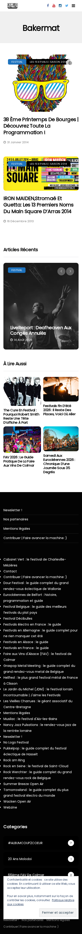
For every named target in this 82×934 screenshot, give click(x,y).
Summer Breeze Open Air (23, 784)
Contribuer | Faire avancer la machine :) (35, 538)
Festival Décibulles (17, 618)
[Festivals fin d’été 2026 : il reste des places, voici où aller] (61, 389)
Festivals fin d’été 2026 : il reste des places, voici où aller (59, 409)
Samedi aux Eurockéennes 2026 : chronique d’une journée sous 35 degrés (59, 463)
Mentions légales (16, 529)
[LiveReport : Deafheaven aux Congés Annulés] (41, 306)
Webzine (10, 807)
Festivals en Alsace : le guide (25, 642)
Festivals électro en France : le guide (32, 624)
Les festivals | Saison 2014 (48, 62)
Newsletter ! (12, 510)
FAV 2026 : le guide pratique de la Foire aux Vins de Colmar (19, 461)
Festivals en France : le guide (26, 648)
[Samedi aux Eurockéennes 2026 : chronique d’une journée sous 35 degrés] (61, 438)
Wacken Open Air (17, 801)
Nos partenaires (15, 519)
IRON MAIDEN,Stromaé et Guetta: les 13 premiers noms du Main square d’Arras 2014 (38, 205)
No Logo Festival (16, 742)
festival (17, 62)
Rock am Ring (14, 760)
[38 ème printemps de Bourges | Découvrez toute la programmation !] (41, 83)
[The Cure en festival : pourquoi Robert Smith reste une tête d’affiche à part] (22, 391)
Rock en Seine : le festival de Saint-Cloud (35, 766)
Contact (10, 571)
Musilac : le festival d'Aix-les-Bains (30, 719)
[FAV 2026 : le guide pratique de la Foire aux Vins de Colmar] (22, 439)
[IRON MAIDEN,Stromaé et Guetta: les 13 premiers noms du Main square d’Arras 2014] (41, 174)
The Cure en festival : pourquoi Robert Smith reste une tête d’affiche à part (21, 416)
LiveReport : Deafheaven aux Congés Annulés (41, 330)
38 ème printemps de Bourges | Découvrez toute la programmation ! (40, 126)
